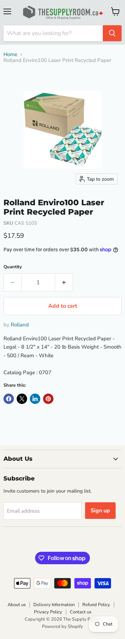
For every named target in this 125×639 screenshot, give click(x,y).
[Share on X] (22, 399)
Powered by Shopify (62, 626)
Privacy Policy (48, 612)
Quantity (12, 267)
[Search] (112, 33)
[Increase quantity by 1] (64, 282)
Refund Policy (96, 605)
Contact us (80, 612)
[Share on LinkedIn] (35, 399)
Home (10, 54)
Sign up (100, 510)
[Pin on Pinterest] (48, 399)
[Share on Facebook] (8, 399)
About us (17, 605)
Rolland (20, 324)
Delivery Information (54, 605)
